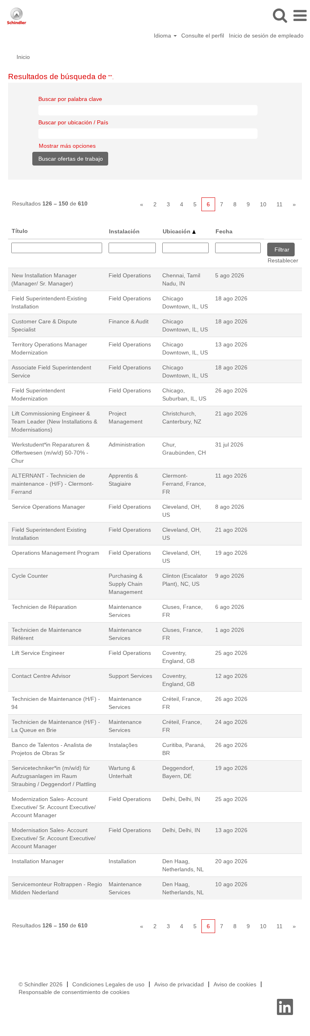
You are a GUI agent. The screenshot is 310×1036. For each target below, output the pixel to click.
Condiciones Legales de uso (108, 984)
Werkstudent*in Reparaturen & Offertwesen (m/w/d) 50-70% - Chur (50, 452)
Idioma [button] (163, 35)
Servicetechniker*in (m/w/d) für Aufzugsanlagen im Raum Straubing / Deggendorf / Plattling (53, 776)
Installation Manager (38, 861)
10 (263, 204)
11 (279, 204)
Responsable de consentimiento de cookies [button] (74, 992)
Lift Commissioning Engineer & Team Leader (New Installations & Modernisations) (54, 421)
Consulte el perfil (202, 35)
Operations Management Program (55, 552)
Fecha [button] (224, 231)
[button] (300, 15)
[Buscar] (280, 15)
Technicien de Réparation (44, 607)
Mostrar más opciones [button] (67, 146)
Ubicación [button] (177, 231)
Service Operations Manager (48, 506)
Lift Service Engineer (38, 653)
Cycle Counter (30, 576)
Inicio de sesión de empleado (266, 35)
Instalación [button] (124, 231)
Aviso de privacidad (179, 984)
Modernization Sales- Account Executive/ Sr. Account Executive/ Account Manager (53, 807)
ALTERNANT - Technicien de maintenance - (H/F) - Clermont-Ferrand (52, 483)
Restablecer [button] (283, 260)
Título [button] (20, 231)
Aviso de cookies (235, 984)
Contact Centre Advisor (41, 676)
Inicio (23, 57)
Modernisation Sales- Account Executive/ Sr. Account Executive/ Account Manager (53, 838)
